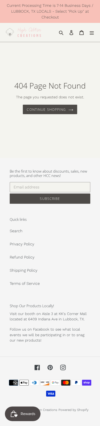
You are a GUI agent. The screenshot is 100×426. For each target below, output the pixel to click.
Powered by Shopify (73, 410)
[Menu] (92, 32)
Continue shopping (46, 109)
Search (16, 231)
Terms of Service (25, 283)
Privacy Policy (22, 244)
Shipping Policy (23, 270)
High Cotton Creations (40, 410)
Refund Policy (22, 257)
